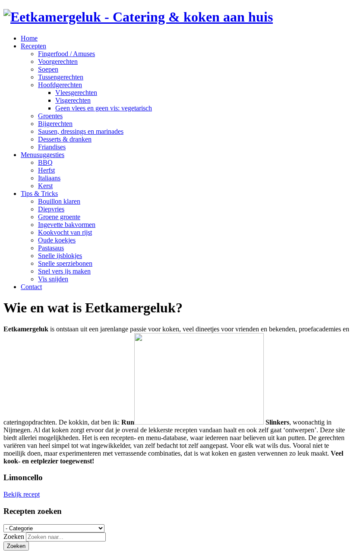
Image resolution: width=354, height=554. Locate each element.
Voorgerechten (58, 61)
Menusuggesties (42, 154)
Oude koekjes (57, 240)
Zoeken (13, 536)
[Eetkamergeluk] (138, 17)
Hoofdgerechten (60, 84)
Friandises (52, 147)
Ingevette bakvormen (66, 224)
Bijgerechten (55, 123)
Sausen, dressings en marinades (80, 131)
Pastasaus (51, 248)
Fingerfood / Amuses (66, 53)
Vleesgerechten (76, 92)
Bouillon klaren (59, 201)
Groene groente (59, 216)
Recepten (33, 46)
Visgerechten (73, 100)
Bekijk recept (21, 494)
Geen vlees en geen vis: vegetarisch (103, 108)
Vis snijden (53, 279)
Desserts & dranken (65, 139)
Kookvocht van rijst (65, 232)
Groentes (50, 116)
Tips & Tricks (39, 193)
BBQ (45, 162)
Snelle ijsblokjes (60, 255)
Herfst (46, 170)
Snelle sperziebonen (65, 263)
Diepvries (51, 209)
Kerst (45, 185)
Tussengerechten (60, 77)
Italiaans (49, 178)
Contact (31, 286)
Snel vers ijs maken (64, 271)
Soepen (48, 69)
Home (29, 38)
